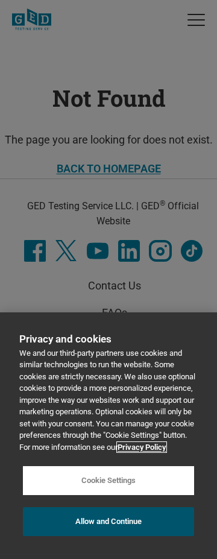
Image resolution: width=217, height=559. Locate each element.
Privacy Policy (142, 447)
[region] (108, 435)
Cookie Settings (108, 480)
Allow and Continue (108, 521)
